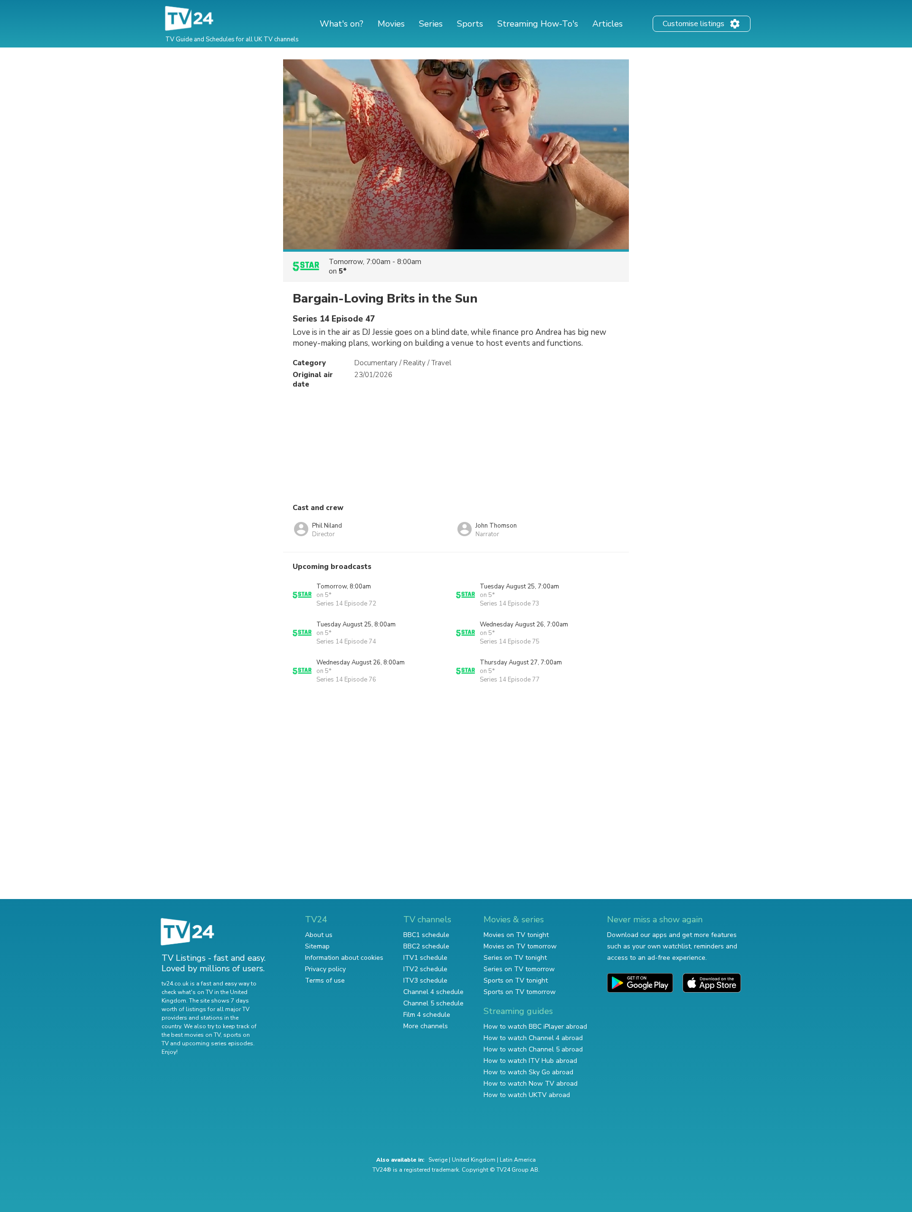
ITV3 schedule (425, 980)
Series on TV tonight (515, 957)
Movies (391, 23)
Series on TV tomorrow (519, 969)
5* (343, 271)
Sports (470, 23)
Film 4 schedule (426, 1014)
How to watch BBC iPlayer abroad (535, 1026)
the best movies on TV (191, 1035)
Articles (607, 23)
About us (318, 934)
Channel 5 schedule (433, 1003)
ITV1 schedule (425, 957)
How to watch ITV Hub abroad (530, 1060)
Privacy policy (325, 969)
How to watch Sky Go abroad (528, 1072)
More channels (425, 1026)
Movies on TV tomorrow (520, 946)
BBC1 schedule (426, 934)
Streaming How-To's (537, 23)
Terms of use (325, 980)
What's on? (341, 23)
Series (431, 23)
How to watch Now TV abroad (531, 1083)
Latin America (518, 1160)
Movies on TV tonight (516, 934)
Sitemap (317, 946)
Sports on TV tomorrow (520, 991)
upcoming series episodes (217, 1043)
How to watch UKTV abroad (527, 1094)
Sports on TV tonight (516, 980)
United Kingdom (473, 1160)
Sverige (437, 1160)
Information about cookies (344, 957)
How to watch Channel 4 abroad (533, 1037)
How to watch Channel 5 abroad (533, 1049)
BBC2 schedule (426, 946)
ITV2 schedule (425, 969)
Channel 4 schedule (433, 991)
